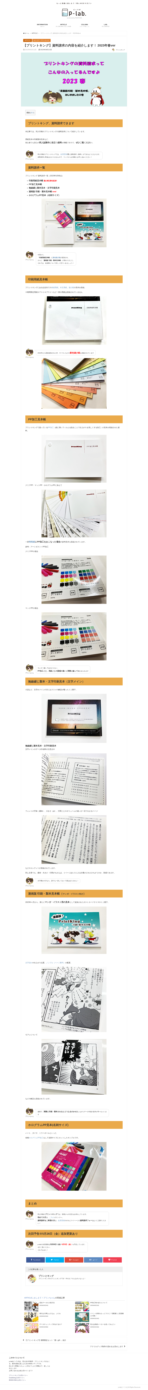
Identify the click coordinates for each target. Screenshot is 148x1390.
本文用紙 (63, 287)
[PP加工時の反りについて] (99, 1306)
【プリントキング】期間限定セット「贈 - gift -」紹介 (45, 1340)
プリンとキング (46, 1276)
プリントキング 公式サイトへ (18, 1375)
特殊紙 (32, 542)
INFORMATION (42, 25)
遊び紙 (71, 287)
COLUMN (84, 25)
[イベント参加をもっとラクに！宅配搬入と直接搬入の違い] (99, 1317)
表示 (32, 112)
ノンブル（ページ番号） (55, 963)
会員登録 (63, 154)
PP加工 (51, 427)
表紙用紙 (54, 287)
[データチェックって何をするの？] (48, 1328)
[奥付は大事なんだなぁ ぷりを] (48, 1317)
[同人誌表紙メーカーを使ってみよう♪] (99, 1328)
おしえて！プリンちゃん (41, 40)
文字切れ (28, 963)
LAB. (105, 25)
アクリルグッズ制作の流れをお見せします (106, 1346)
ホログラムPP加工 (36, 1138)
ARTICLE (63, 25)
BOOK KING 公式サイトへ (17, 1380)
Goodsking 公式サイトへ (16, 1377)
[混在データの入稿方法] (48, 1306)
